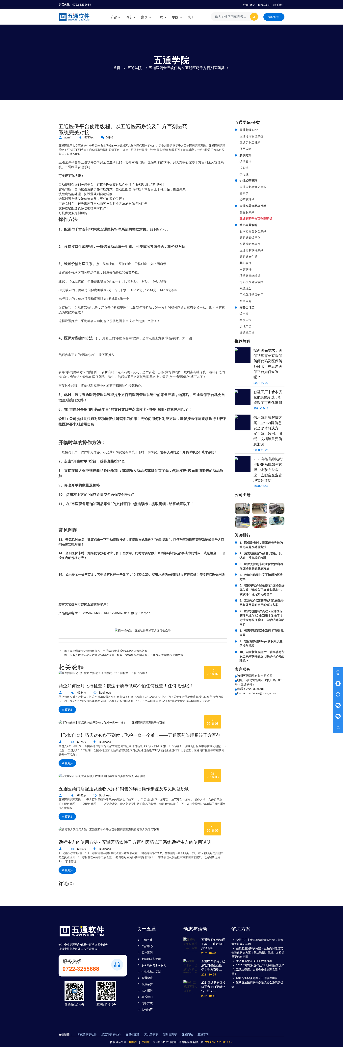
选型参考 (245, 161)
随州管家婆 (170, 1034)
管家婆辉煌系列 (250, 237)
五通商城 (187, 1034)
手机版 (146, 1042)
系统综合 (245, 288)
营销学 (244, 193)
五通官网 (203, 1034)
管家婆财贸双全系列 (253, 231)
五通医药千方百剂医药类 (204, 67)
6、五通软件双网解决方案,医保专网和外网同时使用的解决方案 (262, 602)
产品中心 (147, 946)
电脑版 (133, 1042)
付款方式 (147, 1003)
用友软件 (245, 269)
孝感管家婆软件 (87, 1034)
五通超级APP (249, 130)
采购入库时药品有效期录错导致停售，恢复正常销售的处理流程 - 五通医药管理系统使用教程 (126, 655)
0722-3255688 (81, 4)
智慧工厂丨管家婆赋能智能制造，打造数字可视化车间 (267, 397)
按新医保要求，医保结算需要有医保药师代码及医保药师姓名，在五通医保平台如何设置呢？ (267, 363)
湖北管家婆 (151, 1034)
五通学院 (134, 67)
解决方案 (245, 155)
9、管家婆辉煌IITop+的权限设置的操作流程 (261, 643)
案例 (144, 17)
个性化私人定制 (151, 971)
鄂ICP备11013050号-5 (219, 1042)
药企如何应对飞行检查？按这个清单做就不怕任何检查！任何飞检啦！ (126, 685)
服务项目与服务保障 (154, 965)
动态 (129, 17)
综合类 (244, 313)
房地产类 (245, 326)
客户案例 (147, 952)
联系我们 (278, 5)
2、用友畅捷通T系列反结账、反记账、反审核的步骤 (261, 555)
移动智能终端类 (250, 275)
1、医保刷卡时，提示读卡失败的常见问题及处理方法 (261, 544)
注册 (246, 5)
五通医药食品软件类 (165, 67)
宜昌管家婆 (133, 1034)
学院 (175, 17)
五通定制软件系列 (251, 250)
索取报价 (273, 17)
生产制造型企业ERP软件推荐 (254, 961)
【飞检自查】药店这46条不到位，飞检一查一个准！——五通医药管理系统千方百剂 (140, 735)
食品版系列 (247, 212)
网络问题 (245, 301)
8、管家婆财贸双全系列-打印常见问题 (262, 632)
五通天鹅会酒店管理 (253, 187)
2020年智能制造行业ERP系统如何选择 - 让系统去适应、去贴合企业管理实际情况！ (268, 469)
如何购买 (147, 1009)
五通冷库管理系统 (251, 136)
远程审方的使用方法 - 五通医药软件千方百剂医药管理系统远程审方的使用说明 (135, 842)
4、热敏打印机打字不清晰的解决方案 (261, 576)
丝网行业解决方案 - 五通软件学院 (256, 978)
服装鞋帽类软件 (250, 244)
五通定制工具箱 (250, 142)
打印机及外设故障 (251, 282)
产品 (114, 17)
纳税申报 (245, 320)
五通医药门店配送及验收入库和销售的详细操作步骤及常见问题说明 (124, 788)
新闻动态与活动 (151, 959)
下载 (160, 17)
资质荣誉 (147, 984)
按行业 (244, 174)
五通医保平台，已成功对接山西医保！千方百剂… (213, 965)
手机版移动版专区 (251, 294)
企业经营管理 (248, 180)
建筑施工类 (247, 332)
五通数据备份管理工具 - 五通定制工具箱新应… (213, 943)
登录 (252, 5)
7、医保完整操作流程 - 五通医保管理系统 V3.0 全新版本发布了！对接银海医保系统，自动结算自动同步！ (262, 617)
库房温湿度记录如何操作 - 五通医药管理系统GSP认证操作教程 (108, 651)
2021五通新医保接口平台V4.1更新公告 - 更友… (213, 986)
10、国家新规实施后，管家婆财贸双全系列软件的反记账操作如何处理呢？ (262, 656)
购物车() (264, 5)
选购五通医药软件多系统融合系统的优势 (257, 984)
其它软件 (245, 263)
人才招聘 (147, 990)
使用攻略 (245, 149)
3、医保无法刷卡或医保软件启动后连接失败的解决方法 (261, 566)
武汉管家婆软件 (111, 1034)
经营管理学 (247, 199)
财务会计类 (247, 307)
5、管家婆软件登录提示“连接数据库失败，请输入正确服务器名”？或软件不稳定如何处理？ (262, 589)
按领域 (244, 168)
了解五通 (147, 940)
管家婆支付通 (248, 256)
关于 (191, 17)
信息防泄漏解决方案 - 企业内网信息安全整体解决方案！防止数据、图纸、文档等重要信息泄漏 (267, 430)
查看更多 (67, 709)
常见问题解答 (248, 225)
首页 (116, 67)
